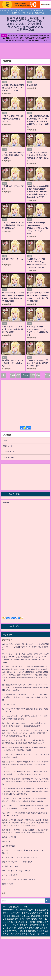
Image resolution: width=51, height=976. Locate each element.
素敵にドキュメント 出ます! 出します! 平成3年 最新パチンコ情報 (12, 329)
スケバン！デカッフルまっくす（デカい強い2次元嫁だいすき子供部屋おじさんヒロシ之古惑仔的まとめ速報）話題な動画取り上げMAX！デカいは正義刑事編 (25, 791)
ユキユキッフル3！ (9, 837)
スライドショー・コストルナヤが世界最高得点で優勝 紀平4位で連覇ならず (13, 225)
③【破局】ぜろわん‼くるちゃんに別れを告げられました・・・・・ (12, 363)
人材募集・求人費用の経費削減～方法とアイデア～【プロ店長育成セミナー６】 (13, 87)
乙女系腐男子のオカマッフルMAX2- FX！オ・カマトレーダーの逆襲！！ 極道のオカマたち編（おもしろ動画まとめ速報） (25, 697)
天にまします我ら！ (9, 846)
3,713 (47, 375)
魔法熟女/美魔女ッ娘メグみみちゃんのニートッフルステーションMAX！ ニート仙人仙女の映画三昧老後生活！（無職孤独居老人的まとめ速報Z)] (25, 687)
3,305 (18, 375)
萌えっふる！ (7, 841)
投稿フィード (8, 446)
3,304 (12, 375)
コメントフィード (9, 451)
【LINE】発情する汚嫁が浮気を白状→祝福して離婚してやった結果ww (13, 155)
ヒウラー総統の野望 (9, 875)
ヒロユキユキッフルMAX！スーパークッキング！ (20, 857)
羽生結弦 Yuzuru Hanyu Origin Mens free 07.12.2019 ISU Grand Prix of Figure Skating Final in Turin (37, 228)
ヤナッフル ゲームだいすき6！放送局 (16, 871)
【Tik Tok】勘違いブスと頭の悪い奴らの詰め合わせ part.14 (12, 118)
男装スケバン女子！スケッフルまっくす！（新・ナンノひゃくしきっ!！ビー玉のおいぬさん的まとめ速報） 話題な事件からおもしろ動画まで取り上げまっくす (25, 733)
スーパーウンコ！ (8, 704)
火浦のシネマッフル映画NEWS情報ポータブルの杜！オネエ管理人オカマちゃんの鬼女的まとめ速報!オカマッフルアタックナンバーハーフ (25, 764)
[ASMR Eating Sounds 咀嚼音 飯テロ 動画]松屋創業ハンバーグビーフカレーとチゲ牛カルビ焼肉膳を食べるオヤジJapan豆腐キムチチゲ (38, 191)
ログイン (6, 440)
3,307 (32, 375)
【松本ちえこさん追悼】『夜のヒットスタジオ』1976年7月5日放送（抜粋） (38, 363)
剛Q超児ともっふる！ (10, 866)
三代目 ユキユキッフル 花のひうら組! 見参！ (19, 879)
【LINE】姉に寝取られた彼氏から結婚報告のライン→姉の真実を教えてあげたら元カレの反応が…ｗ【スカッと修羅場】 (38, 121)
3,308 (38, 375)
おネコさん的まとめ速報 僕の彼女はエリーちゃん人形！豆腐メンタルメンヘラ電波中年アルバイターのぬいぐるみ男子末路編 (25, 646)
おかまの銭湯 (32, 85)
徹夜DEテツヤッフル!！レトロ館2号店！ (17, 862)
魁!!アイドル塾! (8, 884)
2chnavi (5, 503)
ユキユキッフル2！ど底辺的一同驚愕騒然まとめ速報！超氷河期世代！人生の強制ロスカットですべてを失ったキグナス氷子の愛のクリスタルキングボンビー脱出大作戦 (25, 822)
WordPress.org (8, 457)
